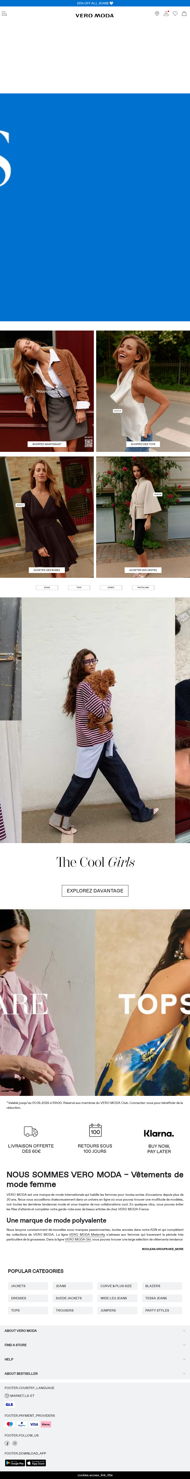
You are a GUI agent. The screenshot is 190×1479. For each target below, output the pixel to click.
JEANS (61, 1286)
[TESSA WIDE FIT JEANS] (95, 720)
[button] (15, 587)
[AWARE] (71, 1001)
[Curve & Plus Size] (166, 1001)
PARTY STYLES (157, 1310)
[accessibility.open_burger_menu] (4, 14)
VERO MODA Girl (78, 1239)
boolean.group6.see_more (163, 1249)
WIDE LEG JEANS (114, 1298)
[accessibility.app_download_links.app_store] (35, 1466)
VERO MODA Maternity (87, 1234)
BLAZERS (152, 1286)
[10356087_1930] (47, 486)
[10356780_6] (143, 361)
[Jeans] (95, 207)
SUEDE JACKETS (69, 1298)
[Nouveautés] (47, 391)
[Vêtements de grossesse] (24, 1001)
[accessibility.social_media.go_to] (7, 1444)
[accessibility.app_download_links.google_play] (15, 1466)
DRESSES (18, 1298)
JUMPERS (108, 1310)
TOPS (15, 1310)
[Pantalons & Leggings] (143, 587)
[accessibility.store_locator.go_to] (157, 15)
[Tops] (143, 421)
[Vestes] (143, 547)
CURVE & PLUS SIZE (116, 1286)
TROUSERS (65, 1310)
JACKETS (18, 1286)
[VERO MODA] (95, 16)
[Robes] (47, 547)
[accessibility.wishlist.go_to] (175, 15)
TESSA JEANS (156, 1298)
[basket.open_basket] (184, 14)
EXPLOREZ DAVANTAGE (95, 891)
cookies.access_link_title (95, 1475)
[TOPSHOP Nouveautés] (118, 1001)
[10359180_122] (143, 486)
